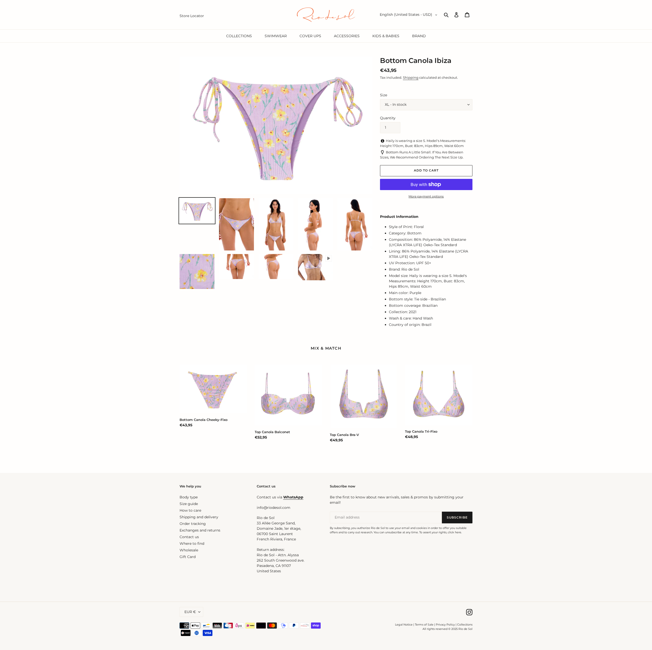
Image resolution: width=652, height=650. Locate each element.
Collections (464, 624)
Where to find (192, 543)
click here (454, 532)
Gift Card (188, 556)
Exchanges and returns (200, 530)
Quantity (388, 118)
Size (383, 95)
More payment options (426, 196)
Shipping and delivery (199, 517)
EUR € (190, 611)
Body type (189, 497)
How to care (190, 510)
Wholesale (189, 550)
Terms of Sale (424, 624)
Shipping (410, 77)
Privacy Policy (446, 624)
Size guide (189, 503)
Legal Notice (404, 624)
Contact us (189, 537)
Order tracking (193, 523)
